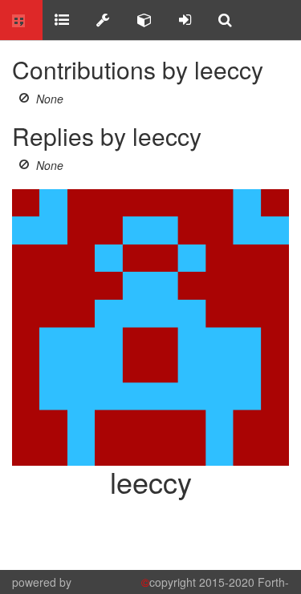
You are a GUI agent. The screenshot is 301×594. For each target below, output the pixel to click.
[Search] (225, 20)
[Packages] (144, 20)
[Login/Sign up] (185, 20)
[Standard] (62, 20)
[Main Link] (21, 20)
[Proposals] (103, 20)
